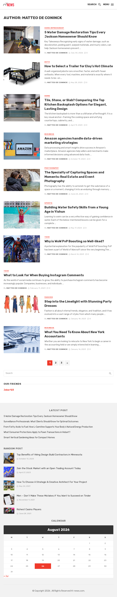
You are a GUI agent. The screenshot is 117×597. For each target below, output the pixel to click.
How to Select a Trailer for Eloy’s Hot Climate (78, 66)
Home (47, 96)
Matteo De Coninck (57, 53)
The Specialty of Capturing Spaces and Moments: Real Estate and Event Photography (74, 177)
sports (48, 203)
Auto (47, 62)
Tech (47, 237)
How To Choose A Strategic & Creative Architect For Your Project (52, 482)
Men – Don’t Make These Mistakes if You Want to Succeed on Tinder (54, 495)
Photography (51, 168)
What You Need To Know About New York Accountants (74, 334)
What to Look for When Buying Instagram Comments (44, 275)
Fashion (48, 297)
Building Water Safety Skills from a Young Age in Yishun (76, 209)
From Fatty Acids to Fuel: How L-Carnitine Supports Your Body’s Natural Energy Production (48, 427)
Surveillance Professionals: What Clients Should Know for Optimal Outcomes (41, 421)
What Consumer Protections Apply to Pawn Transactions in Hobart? (37, 432)
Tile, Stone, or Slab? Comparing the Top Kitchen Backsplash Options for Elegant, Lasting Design (75, 104)
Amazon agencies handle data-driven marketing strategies (73, 140)
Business (49, 134)
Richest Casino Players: (29, 509)
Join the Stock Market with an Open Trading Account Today (49, 468)
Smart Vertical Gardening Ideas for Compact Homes (29, 437)
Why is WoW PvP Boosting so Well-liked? (74, 241)
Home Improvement (54, 28)
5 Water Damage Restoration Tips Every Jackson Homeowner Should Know (74, 34)
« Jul (6, 576)
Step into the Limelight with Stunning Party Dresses (78, 304)
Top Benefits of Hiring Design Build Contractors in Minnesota (49, 454)
